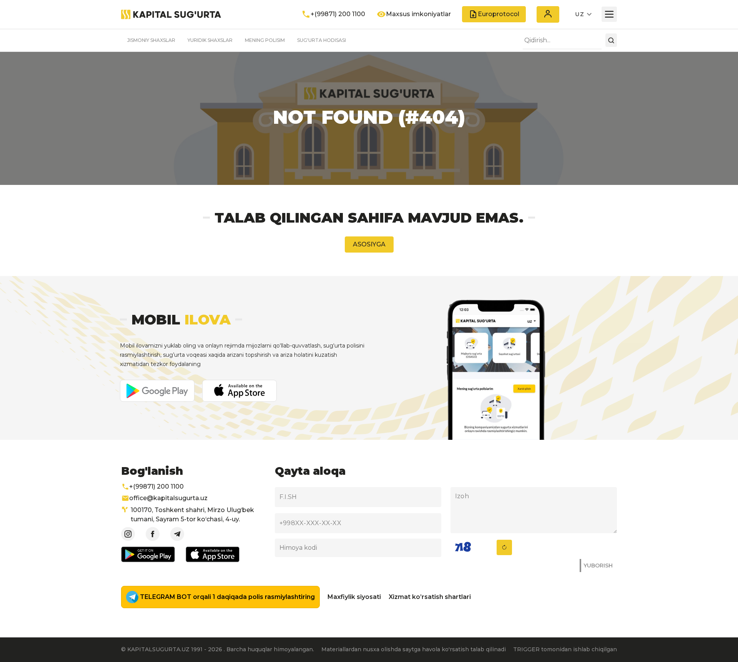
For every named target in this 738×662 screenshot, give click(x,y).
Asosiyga (369, 244)
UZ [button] (579, 14)
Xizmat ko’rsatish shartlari (430, 596)
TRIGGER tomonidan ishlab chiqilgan (565, 649)
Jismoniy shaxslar (151, 40)
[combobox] (562, 40)
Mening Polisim (265, 40)
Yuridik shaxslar (210, 40)
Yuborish (598, 565)
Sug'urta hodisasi (321, 40)
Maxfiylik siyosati (354, 596)
